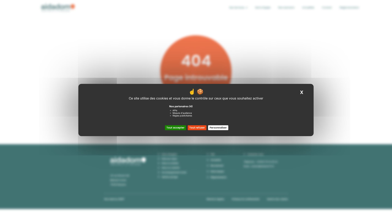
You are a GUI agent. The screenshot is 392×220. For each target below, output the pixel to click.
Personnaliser (218, 127)
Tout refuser (197, 127)
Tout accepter (175, 127)
